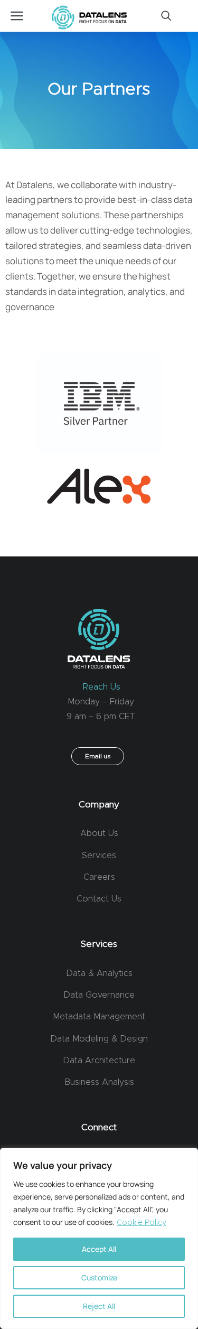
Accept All (99, 1249)
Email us (97, 756)
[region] (99, 1238)
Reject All (99, 1306)
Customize (99, 1277)
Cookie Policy (141, 1222)
